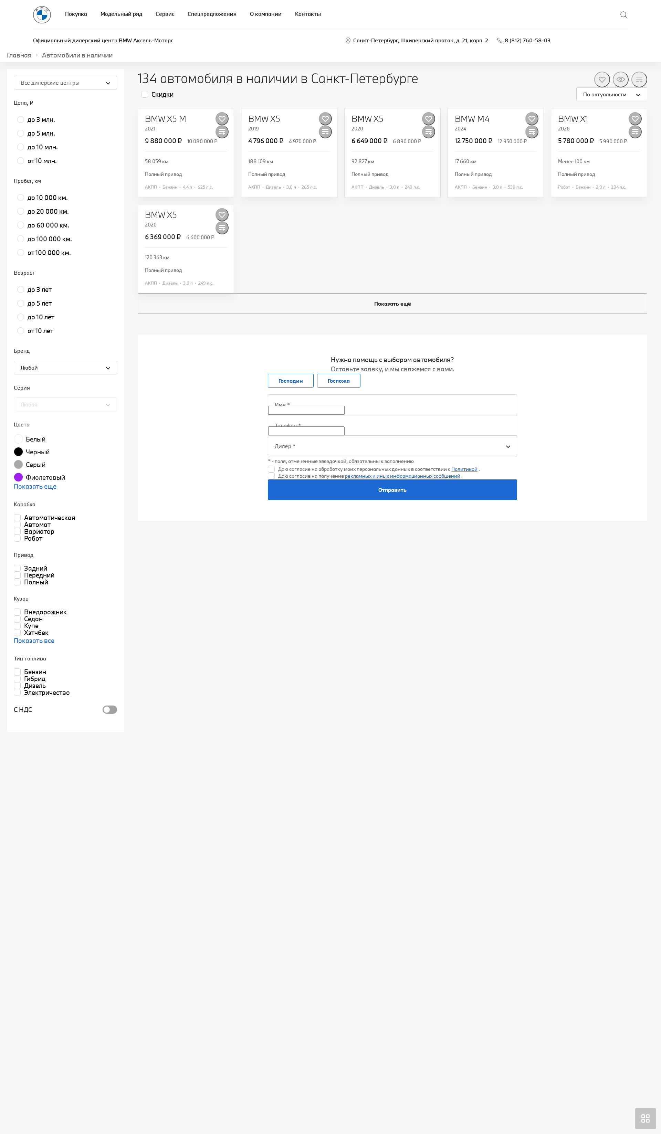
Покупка (76, 13)
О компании (266, 13)
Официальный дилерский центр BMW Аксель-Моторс (103, 40)
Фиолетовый (45, 477)
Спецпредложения (212, 13)
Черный (38, 452)
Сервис (165, 13)
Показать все (34, 640)
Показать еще (35, 486)
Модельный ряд (121, 13)
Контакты (308, 13)
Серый (35, 464)
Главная (19, 55)
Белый (35, 439)
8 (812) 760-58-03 (527, 40)
